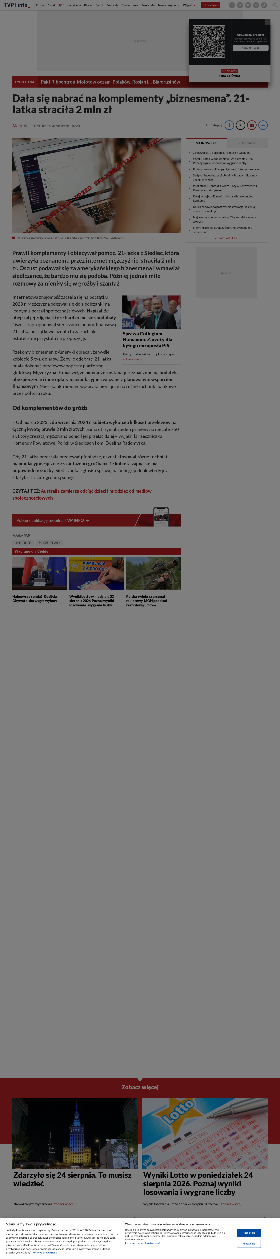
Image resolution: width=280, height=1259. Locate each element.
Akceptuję (249, 1232)
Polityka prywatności (45, 1252)
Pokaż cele (248, 1243)
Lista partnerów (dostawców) (142, 1243)
